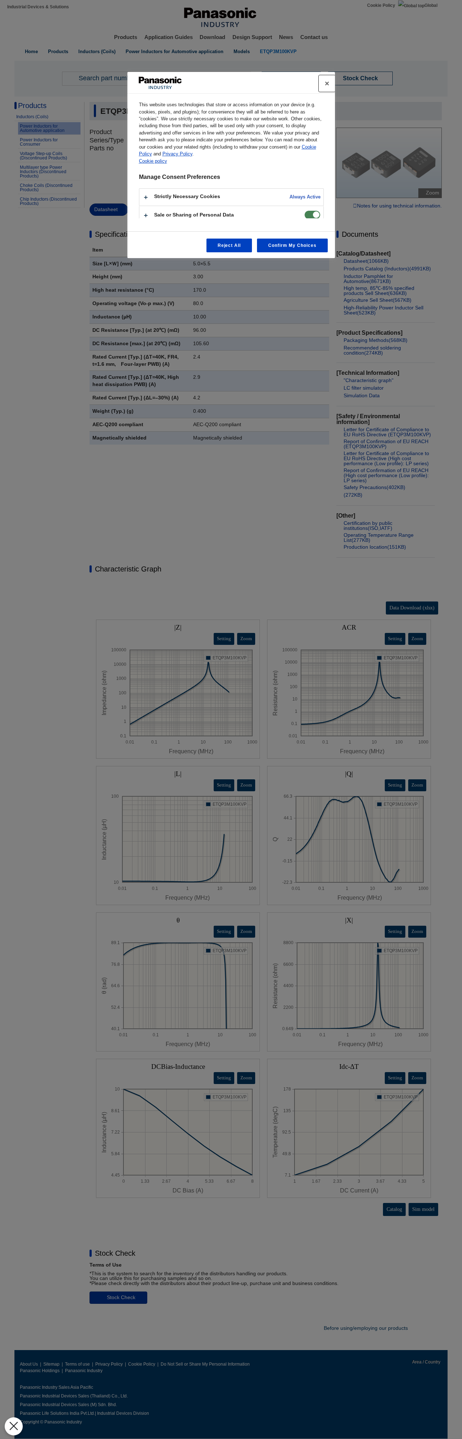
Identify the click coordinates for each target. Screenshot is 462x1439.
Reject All (229, 245)
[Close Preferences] (14, 1426)
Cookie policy (153, 161)
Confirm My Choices (292, 245)
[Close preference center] (327, 83)
